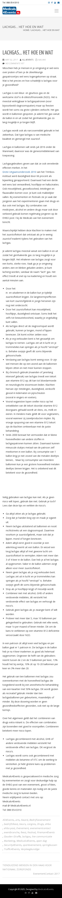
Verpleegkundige (30, 849)
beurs (22, 824)
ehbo (48, 824)
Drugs (40, 824)
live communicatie (42, 836)
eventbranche (11, 832)
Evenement (22, 828)
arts (17, 819)
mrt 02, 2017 (11, 59)
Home (26, 30)
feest (23, 832)
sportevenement (32, 844)
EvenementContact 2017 (46, 873)
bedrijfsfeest (11, 824)
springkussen (49, 844)
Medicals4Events (25, 840)
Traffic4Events (11, 849)
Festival (31, 832)
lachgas (26, 836)
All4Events (8, 819)
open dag (41, 840)
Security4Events (12, 844)
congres (31, 824)
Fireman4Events (46, 832)
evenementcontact (40, 828)
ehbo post (9, 828)
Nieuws (42, 59)
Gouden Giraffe (12, 836)
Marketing (9, 840)
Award (24, 819)
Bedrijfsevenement (39, 819)
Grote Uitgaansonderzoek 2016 (19, 171)
